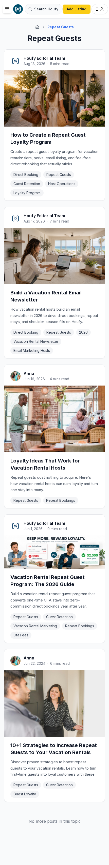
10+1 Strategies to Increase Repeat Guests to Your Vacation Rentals (53, 748)
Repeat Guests (58, 174)
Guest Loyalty (24, 794)
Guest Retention (26, 184)
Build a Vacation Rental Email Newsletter (46, 296)
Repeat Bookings (60, 500)
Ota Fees (20, 635)
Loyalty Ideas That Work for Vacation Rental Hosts (45, 464)
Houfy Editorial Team (44, 58)
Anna (29, 373)
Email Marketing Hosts (31, 350)
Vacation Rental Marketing (35, 626)
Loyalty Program (27, 193)
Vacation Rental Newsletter (35, 341)
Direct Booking (25, 174)
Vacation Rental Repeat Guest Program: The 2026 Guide (47, 580)
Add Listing (76, 9)
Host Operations (61, 184)
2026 (83, 332)
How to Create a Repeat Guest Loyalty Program (48, 138)
